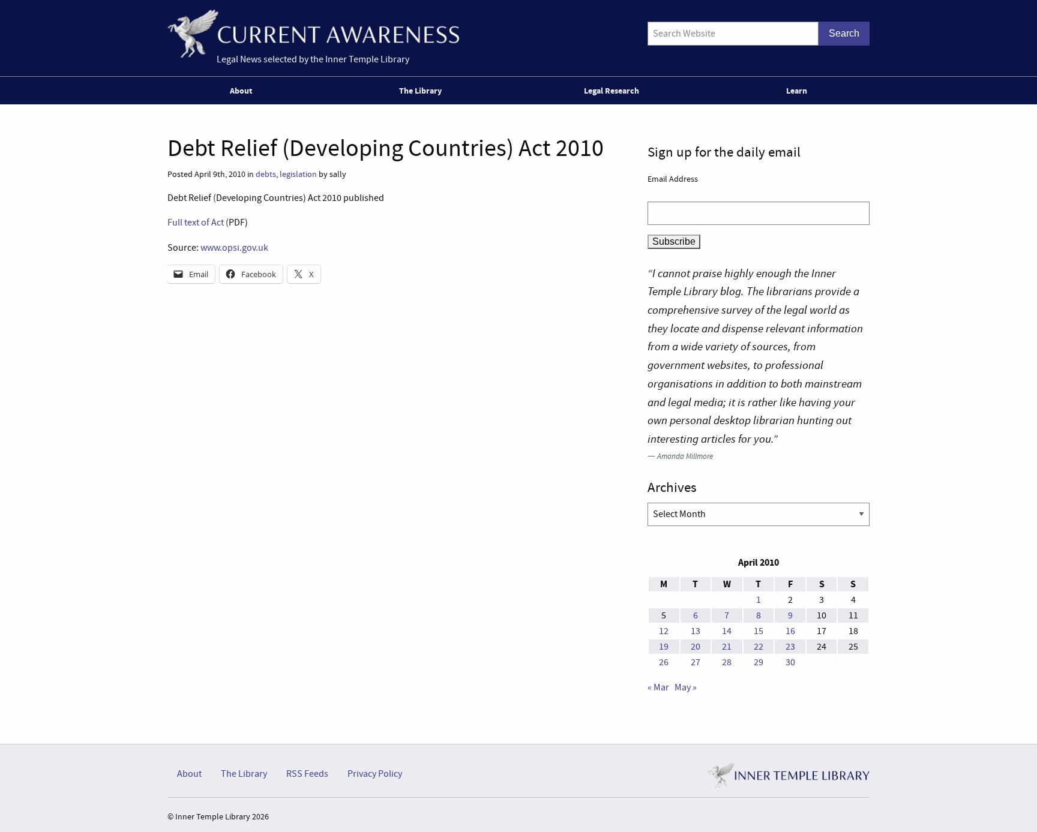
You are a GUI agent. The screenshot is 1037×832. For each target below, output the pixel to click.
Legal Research (611, 91)
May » (686, 687)
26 (664, 662)
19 (664, 647)
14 (727, 631)
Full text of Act (195, 223)
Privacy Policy (374, 774)
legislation (298, 174)
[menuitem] (243, 90)
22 (758, 647)
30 (790, 662)
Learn (796, 91)
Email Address (673, 178)
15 (758, 631)
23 (790, 647)
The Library (420, 91)
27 (695, 662)
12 (664, 631)
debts (266, 174)
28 (727, 662)
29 (758, 662)
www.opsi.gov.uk (234, 248)
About (241, 91)
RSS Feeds (307, 774)
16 (790, 631)
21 (727, 647)
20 (695, 647)
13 (695, 631)
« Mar (658, 687)
